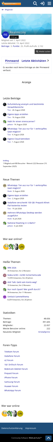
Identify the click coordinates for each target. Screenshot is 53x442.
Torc (9, 110)
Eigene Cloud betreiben (18, 138)
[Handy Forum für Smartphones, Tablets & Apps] (11, 3)
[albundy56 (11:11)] (16, 246)
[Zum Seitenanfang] (48, 438)
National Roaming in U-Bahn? (21, 223)
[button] (43, 51)
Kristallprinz (44, 332)
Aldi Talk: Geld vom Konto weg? (22, 282)
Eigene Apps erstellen (17, 114)
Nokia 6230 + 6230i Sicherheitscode (24, 275)
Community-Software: (26, 438)
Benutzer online (12, 155)
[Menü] (49, 3)
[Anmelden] (42, 3)
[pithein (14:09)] (11, 246)
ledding (6, 160)
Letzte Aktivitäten (34, 61)
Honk (9, 191)
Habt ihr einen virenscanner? (21, 121)
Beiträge (5, 46)
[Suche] (35, 3)
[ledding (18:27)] (6, 246)
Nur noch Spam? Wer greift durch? (23, 289)
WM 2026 (11, 267)
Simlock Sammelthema (18, 296)
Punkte (16, 46)
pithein (10, 124)
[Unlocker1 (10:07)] (21, 246)
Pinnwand (12, 61)
